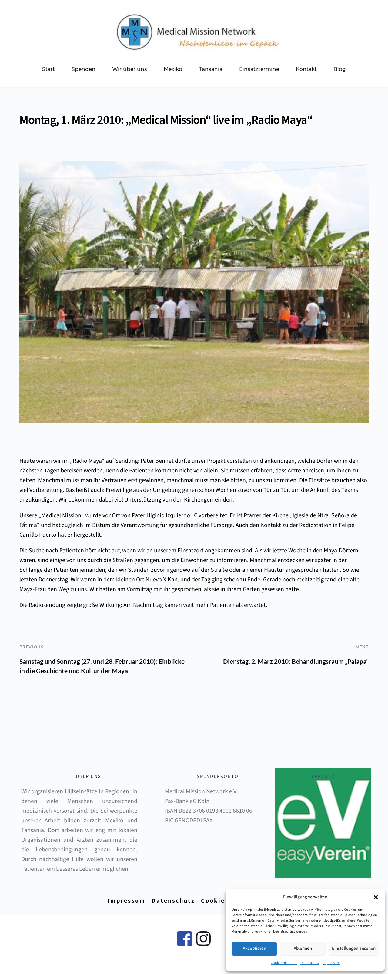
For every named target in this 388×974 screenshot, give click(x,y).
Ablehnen (303, 948)
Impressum (331, 963)
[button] (376, 897)
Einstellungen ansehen (354, 948)
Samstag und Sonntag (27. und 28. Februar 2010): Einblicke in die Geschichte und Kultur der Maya (102, 666)
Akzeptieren (254, 948)
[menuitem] (48, 69)
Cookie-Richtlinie (284, 963)
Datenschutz (309, 963)
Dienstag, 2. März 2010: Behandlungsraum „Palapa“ (296, 661)
